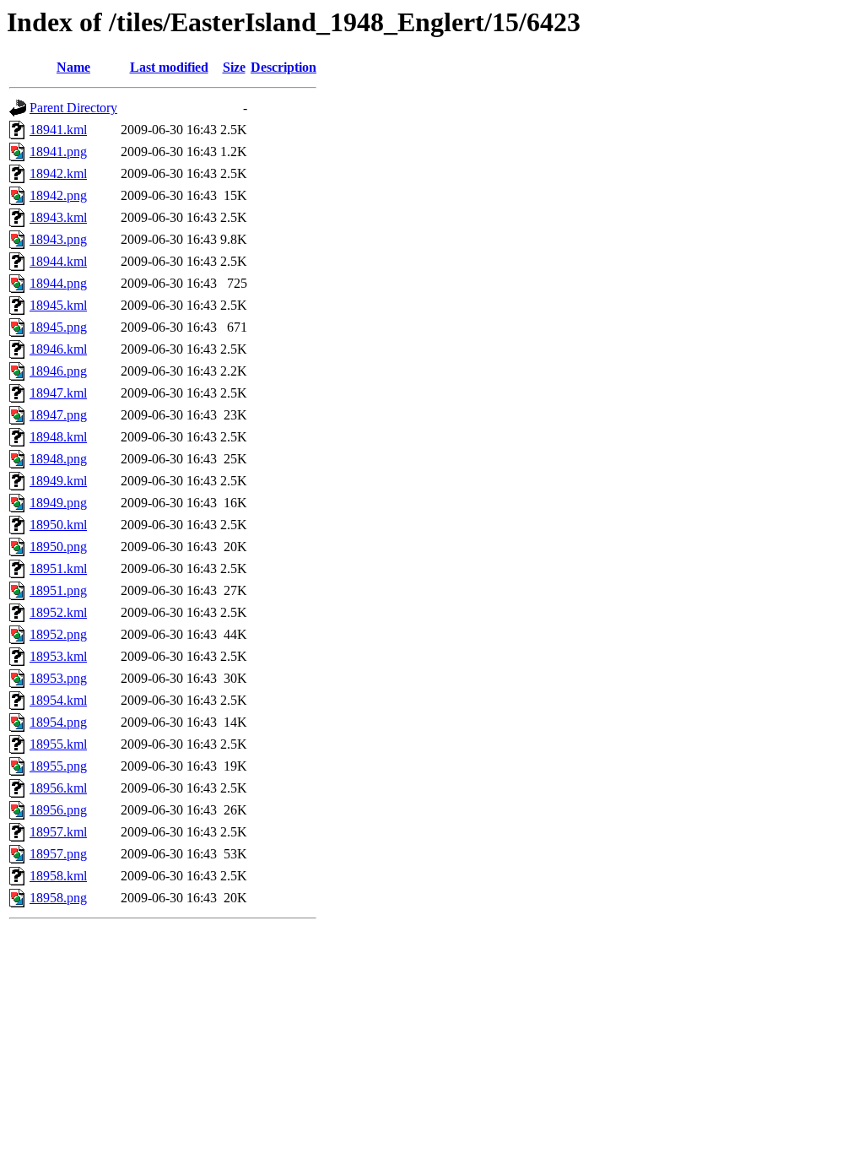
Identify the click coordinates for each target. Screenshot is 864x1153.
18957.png (58, 854)
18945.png (58, 327)
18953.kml (58, 656)
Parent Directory (73, 107)
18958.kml (58, 876)
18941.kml (58, 129)
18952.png (58, 634)
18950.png (58, 546)
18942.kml (58, 173)
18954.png (58, 722)
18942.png (58, 195)
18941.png (58, 151)
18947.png (58, 415)
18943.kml (58, 217)
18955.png (58, 766)
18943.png (58, 239)
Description (283, 67)
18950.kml (58, 524)
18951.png (58, 590)
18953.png (58, 678)
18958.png (58, 897)
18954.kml (58, 700)
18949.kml (58, 481)
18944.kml (58, 261)
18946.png (58, 371)
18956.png (58, 810)
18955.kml (58, 744)
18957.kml (58, 832)
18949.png (58, 502)
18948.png (58, 459)
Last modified (169, 67)
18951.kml (58, 568)
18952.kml (58, 612)
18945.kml (58, 305)
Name (73, 67)
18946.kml (58, 349)
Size (234, 67)
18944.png (58, 283)
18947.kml (58, 393)
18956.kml (58, 788)
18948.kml (58, 437)
